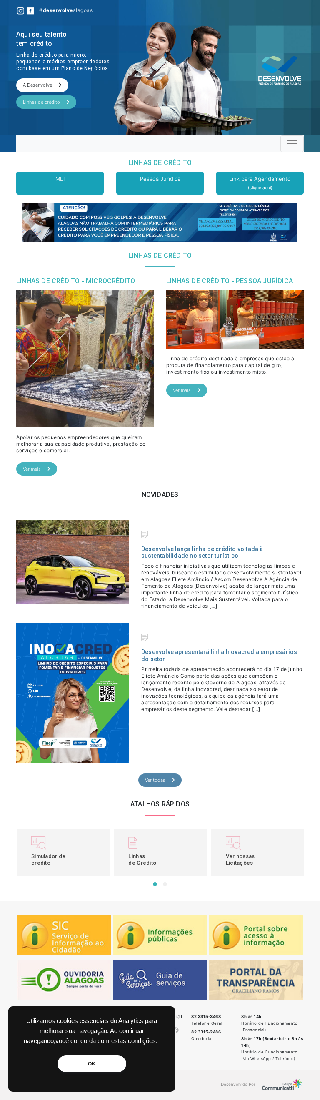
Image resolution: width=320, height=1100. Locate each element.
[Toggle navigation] (292, 143)
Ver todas (155, 780)
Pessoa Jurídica (160, 178)
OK (91, 1064)
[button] (155, 884)
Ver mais (32, 469)
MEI (60, 178)
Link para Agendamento (260, 182)
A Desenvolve (37, 85)
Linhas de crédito (41, 102)
